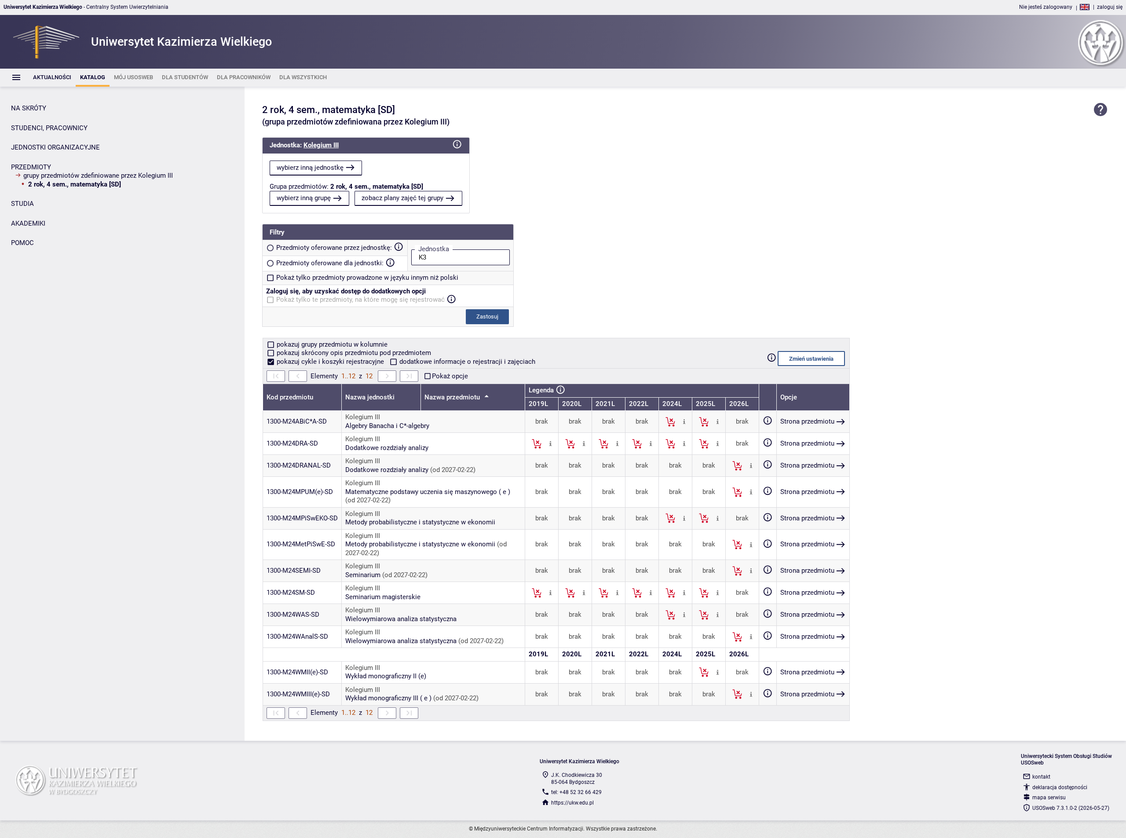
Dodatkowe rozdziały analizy (386, 448)
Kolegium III (321, 145)
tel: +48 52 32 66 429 (576, 792)
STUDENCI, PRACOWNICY (49, 128)
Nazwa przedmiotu (453, 397)
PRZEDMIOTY (31, 167)
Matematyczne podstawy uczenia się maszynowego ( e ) (427, 492)
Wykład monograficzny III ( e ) (388, 698)
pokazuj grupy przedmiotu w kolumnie (331, 344)
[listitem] (52, 78)
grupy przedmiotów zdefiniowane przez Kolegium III (98, 175)
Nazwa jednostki (370, 397)
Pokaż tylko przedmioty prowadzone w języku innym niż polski (367, 278)
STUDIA (22, 204)
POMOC (22, 243)
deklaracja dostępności (1059, 787)
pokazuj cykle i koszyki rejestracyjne (330, 362)
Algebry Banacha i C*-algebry (387, 426)
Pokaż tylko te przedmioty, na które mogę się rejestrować (360, 300)
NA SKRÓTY (28, 108)
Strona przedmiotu (807, 421)
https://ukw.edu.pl (572, 803)
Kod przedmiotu (290, 397)
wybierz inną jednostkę (310, 168)
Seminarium (362, 575)
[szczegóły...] (684, 421)
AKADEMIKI (28, 223)
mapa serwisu (1049, 797)
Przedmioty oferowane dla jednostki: (329, 263)
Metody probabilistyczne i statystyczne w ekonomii (420, 522)
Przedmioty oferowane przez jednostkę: (334, 248)
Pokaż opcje (450, 376)
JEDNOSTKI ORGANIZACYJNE (55, 147)
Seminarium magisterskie (382, 597)
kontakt (1041, 777)
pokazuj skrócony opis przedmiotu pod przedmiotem (353, 353)
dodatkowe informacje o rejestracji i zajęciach (466, 362)
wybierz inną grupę (304, 198)
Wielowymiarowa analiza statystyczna (401, 619)
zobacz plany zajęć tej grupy (402, 198)
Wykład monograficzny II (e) (385, 676)
